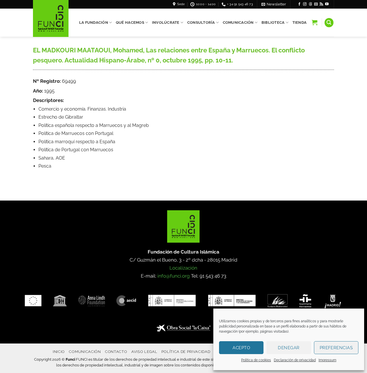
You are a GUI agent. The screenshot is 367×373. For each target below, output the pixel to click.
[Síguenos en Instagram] (305, 4)
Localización (183, 268)
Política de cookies (256, 360)
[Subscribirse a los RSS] (321, 4)
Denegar (288, 347)
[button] (273, 4)
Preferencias (336, 347)
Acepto (241, 347)
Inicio (59, 351)
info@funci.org (173, 276)
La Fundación (93, 22)
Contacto (116, 351)
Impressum (327, 360)
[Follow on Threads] (310, 4)
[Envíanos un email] (316, 4)
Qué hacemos (130, 22)
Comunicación (238, 22)
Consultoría (201, 22)
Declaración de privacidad (295, 360)
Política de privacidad (185, 351)
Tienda (299, 22)
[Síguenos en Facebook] (299, 4)
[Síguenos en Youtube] (327, 4)
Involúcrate (165, 22)
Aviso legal (144, 351)
